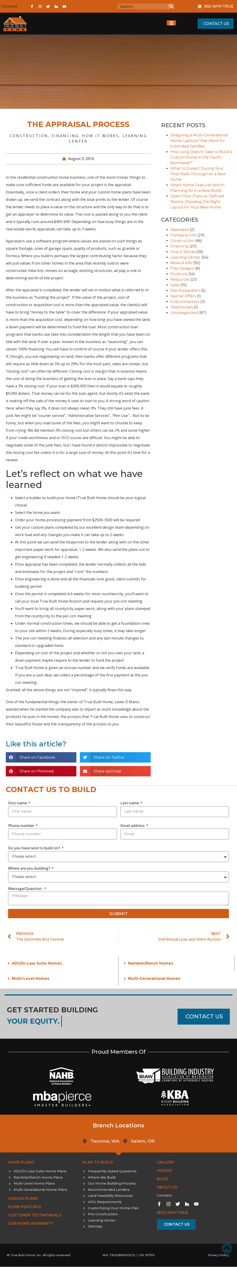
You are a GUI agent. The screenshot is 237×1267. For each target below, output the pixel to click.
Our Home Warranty (30, 1223)
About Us (167, 1187)
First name (18, 802)
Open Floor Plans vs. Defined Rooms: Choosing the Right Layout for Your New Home (197, 201)
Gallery (165, 1162)
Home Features (24, 1207)
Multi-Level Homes (30, 978)
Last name (130, 802)
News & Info (181, 263)
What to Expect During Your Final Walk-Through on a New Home (198, 174)
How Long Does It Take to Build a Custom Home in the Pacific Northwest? (201, 157)
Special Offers (183, 296)
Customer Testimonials (35, 1215)
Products (179, 274)
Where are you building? (29, 868)
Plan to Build (97, 1162)
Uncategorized (184, 313)
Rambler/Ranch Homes (150, 963)
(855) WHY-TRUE (172, 1212)
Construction (28, 135)
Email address (133, 825)
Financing (65, 135)
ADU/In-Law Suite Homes (37, 963)
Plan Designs (182, 268)
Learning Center (185, 257)
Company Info (183, 235)
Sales (175, 285)
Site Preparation (185, 290)
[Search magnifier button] (171, 6)
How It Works (100, 135)
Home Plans (21, 1162)
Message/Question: (26, 888)
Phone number (21, 825)
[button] (41, 757)
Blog (162, 1179)
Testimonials (181, 307)
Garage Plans (23, 1198)
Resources (180, 279)
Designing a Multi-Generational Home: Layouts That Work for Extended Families (199, 140)
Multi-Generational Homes (154, 978)
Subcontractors (184, 301)
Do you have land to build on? (34, 848)
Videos (164, 1170)
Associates (179, 229)
